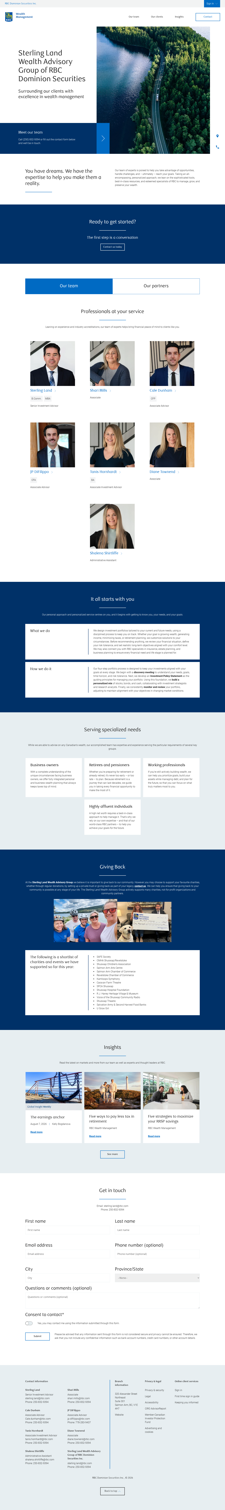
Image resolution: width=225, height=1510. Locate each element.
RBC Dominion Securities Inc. (21, 3)
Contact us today (112, 247)
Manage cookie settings (164, 1501)
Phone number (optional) (139, 1245)
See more (112, 1154)
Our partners (156, 286)
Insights (179, 17)
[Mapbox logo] (33, 1401)
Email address (38, 1245)
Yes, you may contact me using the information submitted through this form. (79, 1323)
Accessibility (151, 1456)
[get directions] (112, 1373)
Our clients (157, 17)
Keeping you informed (186, 1456)
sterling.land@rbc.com (37, 1452)
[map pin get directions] (112, 1373)
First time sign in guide (187, 1450)
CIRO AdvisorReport (155, 1462)
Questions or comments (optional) (58, 1288)
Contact (208, 17)
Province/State (129, 1269)
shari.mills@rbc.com (79, 1452)
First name (35, 1221)
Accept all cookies (164, 1491)
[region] (112, 1377)
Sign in (178, 1443)
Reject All (164, 1483)
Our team (134, 17)
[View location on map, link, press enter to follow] (112, 1377)
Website (119, 1468)
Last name (125, 1221)
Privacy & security (154, 1443)
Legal (148, 1450)
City (29, 1269)
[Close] (219, 1480)
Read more (36, 1132)
